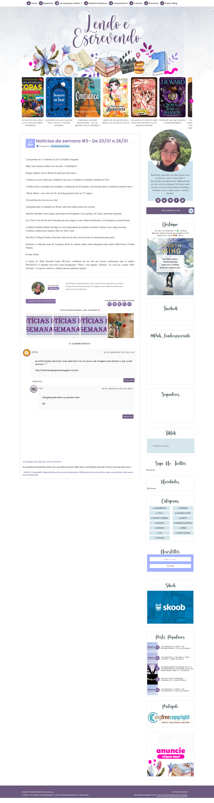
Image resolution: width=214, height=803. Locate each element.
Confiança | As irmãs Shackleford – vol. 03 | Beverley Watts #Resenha (64, 122)
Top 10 (160, 513)
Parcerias (153, 3)
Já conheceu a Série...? (70, 3)
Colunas (137, 3)
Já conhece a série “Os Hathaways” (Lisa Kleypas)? (175, 690)
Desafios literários (97, 3)
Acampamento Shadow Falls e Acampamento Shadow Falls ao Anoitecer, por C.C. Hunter (177, 668)
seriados (160, 528)
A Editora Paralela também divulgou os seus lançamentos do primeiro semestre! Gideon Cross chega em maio (76, 227)
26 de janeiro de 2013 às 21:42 (119, 352)
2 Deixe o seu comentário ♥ (42, 301)
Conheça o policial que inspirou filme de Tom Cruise (50, 230)
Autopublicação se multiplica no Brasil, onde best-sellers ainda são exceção (60, 207)
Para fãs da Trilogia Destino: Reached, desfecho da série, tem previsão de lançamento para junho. (70, 237)
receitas (160, 523)
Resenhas (48, 3)
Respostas (37, 381)
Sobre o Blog (170, 3)
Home (34, 3)
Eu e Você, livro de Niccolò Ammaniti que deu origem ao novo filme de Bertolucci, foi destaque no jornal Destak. (78, 220)
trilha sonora (183, 533)
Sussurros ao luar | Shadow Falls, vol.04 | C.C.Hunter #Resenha (36, 122)
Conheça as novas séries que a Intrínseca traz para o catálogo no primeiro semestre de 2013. (68, 179)
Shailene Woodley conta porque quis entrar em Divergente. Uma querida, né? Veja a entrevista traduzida (73, 213)
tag (160, 533)
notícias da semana (60, 146)
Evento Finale (32, 254)
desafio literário (160, 518)
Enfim (35, 352)
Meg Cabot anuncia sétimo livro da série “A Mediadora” (51, 166)
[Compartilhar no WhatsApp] (129, 304)
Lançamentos (120, 3)
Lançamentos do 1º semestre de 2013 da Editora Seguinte (52, 159)
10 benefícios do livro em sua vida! (42, 200)
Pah (41, 388)
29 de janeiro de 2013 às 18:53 (117, 388)
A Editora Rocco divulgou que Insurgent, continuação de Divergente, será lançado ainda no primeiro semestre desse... (80, 186)
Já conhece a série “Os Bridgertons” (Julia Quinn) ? (176, 647)
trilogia (160, 538)
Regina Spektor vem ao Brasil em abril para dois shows (51, 173)
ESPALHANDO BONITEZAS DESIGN (172, 795)
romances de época (183, 523)
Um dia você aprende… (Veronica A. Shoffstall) (174, 679)
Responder (129, 380)
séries (183, 528)
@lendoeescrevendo (161, 445)
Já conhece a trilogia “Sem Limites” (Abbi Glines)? (175, 658)
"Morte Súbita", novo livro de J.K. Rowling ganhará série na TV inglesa (59, 193)
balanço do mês (184, 513)
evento (184, 518)
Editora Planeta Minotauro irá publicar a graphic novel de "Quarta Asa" (170, 263)
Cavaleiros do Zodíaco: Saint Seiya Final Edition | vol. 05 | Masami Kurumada (121, 122)
